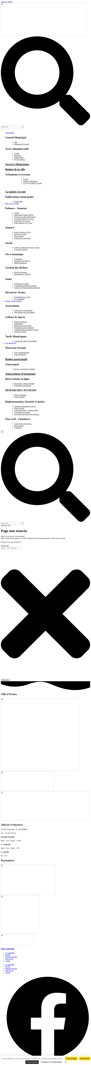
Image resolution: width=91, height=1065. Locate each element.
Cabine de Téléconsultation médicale (27, 288)
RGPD (7, 955)
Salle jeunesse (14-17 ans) (23, 223)
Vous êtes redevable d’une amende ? (27, 414)
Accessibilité (9, 953)
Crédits (7, 961)
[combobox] (11, 548)
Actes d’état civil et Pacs (22, 424)
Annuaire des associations (23, 310)
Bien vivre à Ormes (12, 203)
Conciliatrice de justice (22, 412)
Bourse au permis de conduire (24, 369)
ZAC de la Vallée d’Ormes (32, 183)
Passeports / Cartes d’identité (24, 384)
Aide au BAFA (19, 397)
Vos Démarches (10, 343)
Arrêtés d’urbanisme (30, 181)
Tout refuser (84, 1058)
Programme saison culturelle (24, 328)
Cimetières (18, 428)
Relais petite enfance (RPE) (24, 215)
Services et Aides (20, 234)
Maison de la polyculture (23, 326)
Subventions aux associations (24, 312)
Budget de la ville (15, 169)
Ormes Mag (18, 201)
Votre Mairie (9, 133)
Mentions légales (11, 957)
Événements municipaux (22, 386)
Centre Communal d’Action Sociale (26, 247)
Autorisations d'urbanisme (20, 373)
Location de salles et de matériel (25, 341)
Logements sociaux (21, 249)
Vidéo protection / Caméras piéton (26, 410)
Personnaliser (32, 1062)
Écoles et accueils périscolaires (25, 217)
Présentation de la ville (22, 297)
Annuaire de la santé (21, 284)
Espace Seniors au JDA (22, 232)
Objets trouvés (19, 408)
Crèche (16, 213)
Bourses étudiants (20, 395)
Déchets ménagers (20, 272)
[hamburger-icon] (2, 129)
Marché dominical (20, 263)
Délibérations (19, 157)
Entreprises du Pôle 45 (22, 261)
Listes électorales (20, 354)
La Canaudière (19, 299)
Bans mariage (19, 426)
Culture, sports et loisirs (13, 301)
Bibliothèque (18, 324)
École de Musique (20, 322)
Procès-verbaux (19, 159)
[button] (45, 125)
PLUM (25, 179)
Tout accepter (71, 1058)
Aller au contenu (7, 2)
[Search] (23, 127)
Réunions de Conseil (21, 144)
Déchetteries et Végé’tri (22, 274)
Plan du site (9, 959)
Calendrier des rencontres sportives (26, 330)
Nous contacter (7, 949)
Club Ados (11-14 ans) (22, 221)
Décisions (17, 155)
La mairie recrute (15, 191)
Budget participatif (16, 359)
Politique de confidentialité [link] (51, 1062)
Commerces (18, 259)
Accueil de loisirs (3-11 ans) (24, 219)
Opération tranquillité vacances (25, 406)
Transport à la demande (22, 238)
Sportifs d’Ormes (20, 332)
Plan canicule (19, 236)
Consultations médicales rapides (25, 286)
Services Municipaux (17, 164)
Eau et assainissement (21, 352)
